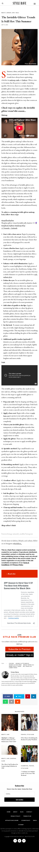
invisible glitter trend (15, 664)
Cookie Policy (25, 820)
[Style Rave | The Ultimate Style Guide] (19, 3)
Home (8, 812)
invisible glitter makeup (22, 663)
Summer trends (13, 667)
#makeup (18, 225)
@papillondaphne (7, 220)
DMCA (35, 820)
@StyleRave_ (17, 543)
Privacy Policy (18, 565)
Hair (8, 734)
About (15, 812)
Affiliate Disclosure (11, 820)
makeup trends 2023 (28, 664)
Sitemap (21, 824)
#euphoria (5, 225)
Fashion (23, 734)
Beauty (3, 12)
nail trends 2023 (27, 666)
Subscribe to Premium (19, 649)
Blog (21, 812)
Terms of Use (27, 816)
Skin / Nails (15, 12)
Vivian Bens (15, 672)
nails (17, 80)
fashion (24, 80)
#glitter (11, 225)
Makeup (9, 12)
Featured (11, 663)
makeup (12, 80)
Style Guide (30, 734)
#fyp (23, 225)
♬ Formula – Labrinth (9, 228)
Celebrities (24, 765)
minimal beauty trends (15, 666)
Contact (29, 812)
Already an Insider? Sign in (19, 654)
